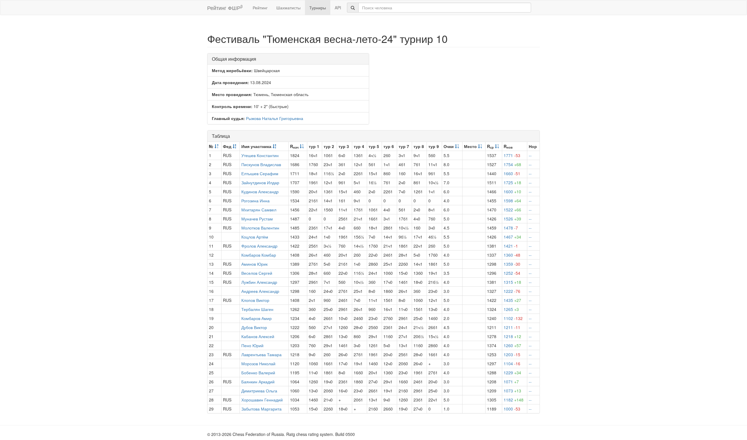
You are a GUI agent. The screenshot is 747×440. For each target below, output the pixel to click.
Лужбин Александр (259, 282)
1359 (512, 264)
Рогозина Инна (255, 201)
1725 (512, 182)
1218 (512, 336)
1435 (512, 300)
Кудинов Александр (260, 191)
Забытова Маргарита (261, 409)
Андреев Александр (260, 291)
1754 (512, 164)
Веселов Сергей (256, 273)
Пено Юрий (252, 345)
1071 (511, 382)
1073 (512, 391)
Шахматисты (288, 8)
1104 (512, 363)
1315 (512, 282)
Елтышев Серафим (259, 173)
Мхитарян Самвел (258, 210)
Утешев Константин (260, 155)
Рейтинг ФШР (224, 7)
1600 (512, 191)
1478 (511, 228)
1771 (512, 155)
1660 (512, 173)
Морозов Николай (258, 363)
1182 (513, 400)
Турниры (317, 8)
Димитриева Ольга (259, 391)
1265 (511, 309)
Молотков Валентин (260, 228)
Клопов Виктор (255, 300)
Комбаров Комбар (258, 255)
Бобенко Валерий (258, 372)
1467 (512, 237)
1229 (512, 372)
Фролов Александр (259, 246)
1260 (512, 345)
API (338, 8)
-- (530, 155)
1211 (512, 327)
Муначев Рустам (257, 219)
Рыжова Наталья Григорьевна (274, 118)
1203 (512, 354)
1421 (511, 246)
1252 (512, 273)
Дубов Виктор (254, 327)
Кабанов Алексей (257, 336)
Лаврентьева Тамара (261, 354)
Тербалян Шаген (257, 309)
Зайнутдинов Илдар (260, 182)
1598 (512, 201)
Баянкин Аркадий (258, 382)
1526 (512, 219)
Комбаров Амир (256, 318)
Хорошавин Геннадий (262, 400)
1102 (513, 318)
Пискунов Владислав (261, 164)
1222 (512, 291)
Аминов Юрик (254, 264)
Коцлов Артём (254, 237)
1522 (512, 210)
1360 (512, 255)
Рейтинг (260, 8)
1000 (512, 409)
